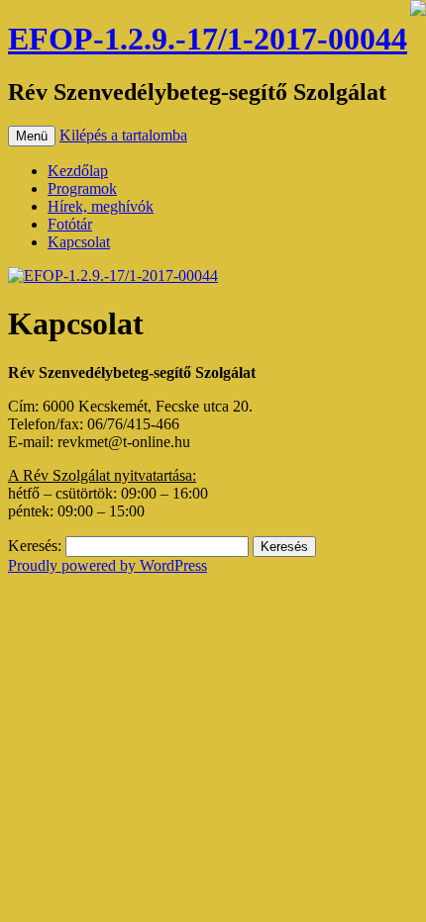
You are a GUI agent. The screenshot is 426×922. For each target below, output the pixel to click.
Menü (32, 136)
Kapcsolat (79, 241)
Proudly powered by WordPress (107, 565)
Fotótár (70, 224)
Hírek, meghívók (101, 206)
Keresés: (34, 545)
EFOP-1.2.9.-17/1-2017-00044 (207, 38)
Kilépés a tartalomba (123, 135)
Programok (82, 188)
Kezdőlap (78, 170)
